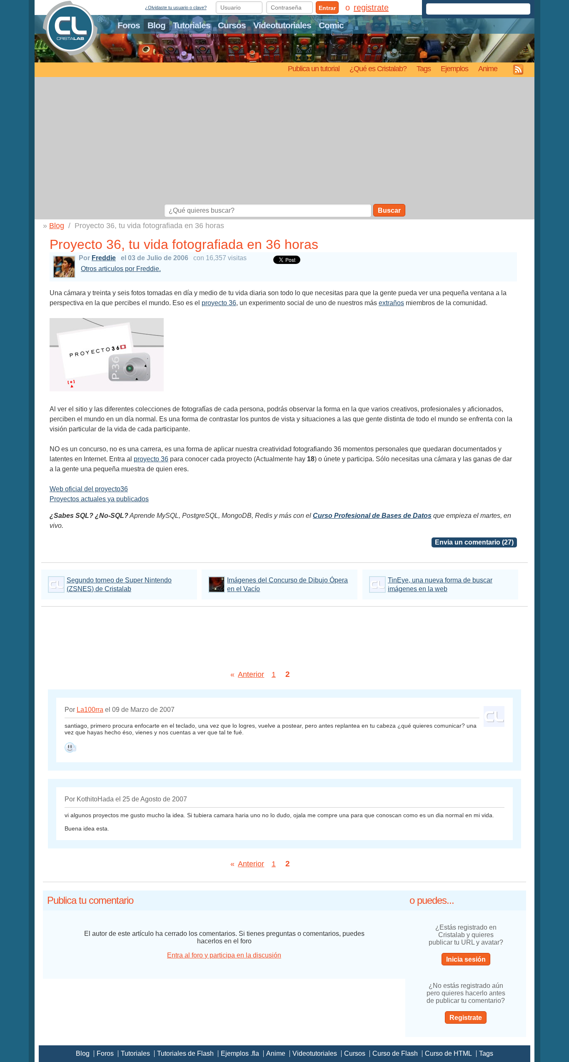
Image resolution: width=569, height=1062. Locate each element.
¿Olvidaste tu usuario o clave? (176, 7)
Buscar (389, 210)
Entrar (327, 8)
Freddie (104, 257)
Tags (424, 68)
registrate (371, 7)
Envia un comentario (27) (474, 542)
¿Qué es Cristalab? (378, 68)
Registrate (465, 1017)
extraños (391, 302)
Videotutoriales (282, 25)
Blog (156, 25)
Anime (487, 68)
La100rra (90, 709)
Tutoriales (191, 25)
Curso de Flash (395, 1053)
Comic (331, 25)
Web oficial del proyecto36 (89, 488)
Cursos (232, 25)
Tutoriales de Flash (185, 1053)
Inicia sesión (466, 959)
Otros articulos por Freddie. (121, 268)
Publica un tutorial (313, 68)
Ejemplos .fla (240, 1053)
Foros (128, 25)
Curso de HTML (448, 1053)
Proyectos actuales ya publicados (99, 498)
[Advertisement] (284, 141)
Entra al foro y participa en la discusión (224, 955)
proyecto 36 (219, 302)
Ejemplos (454, 68)
